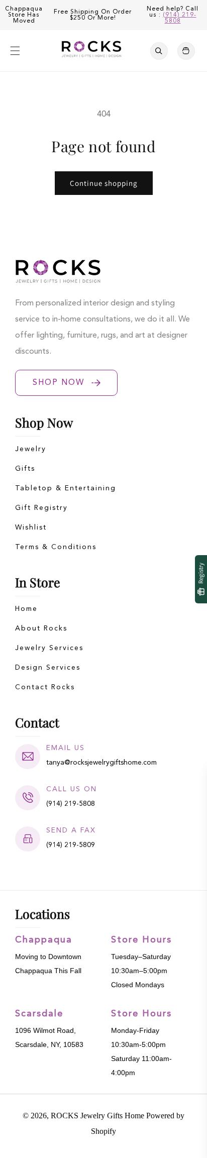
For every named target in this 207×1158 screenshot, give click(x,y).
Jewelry (30, 449)
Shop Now (58, 383)
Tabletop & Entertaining (65, 488)
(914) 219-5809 (70, 845)
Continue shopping (104, 183)
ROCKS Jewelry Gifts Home (97, 1115)
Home (26, 608)
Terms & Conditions (55, 547)
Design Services (47, 667)
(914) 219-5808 (179, 18)
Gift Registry (41, 507)
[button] (15, 51)
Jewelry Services (49, 648)
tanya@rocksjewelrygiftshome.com (101, 762)
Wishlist (31, 527)
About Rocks (41, 628)
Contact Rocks (45, 687)
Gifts (25, 468)
